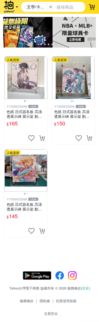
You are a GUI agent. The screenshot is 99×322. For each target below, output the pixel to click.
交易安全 (51, 313)
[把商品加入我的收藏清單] (31, 138)
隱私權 (45, 300)
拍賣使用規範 (66, 300)
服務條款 (27, 300)
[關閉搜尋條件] (50, 6)
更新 (85, 288)
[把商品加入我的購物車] (42, 138)
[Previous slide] (7, 77)
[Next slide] (43, 77)
